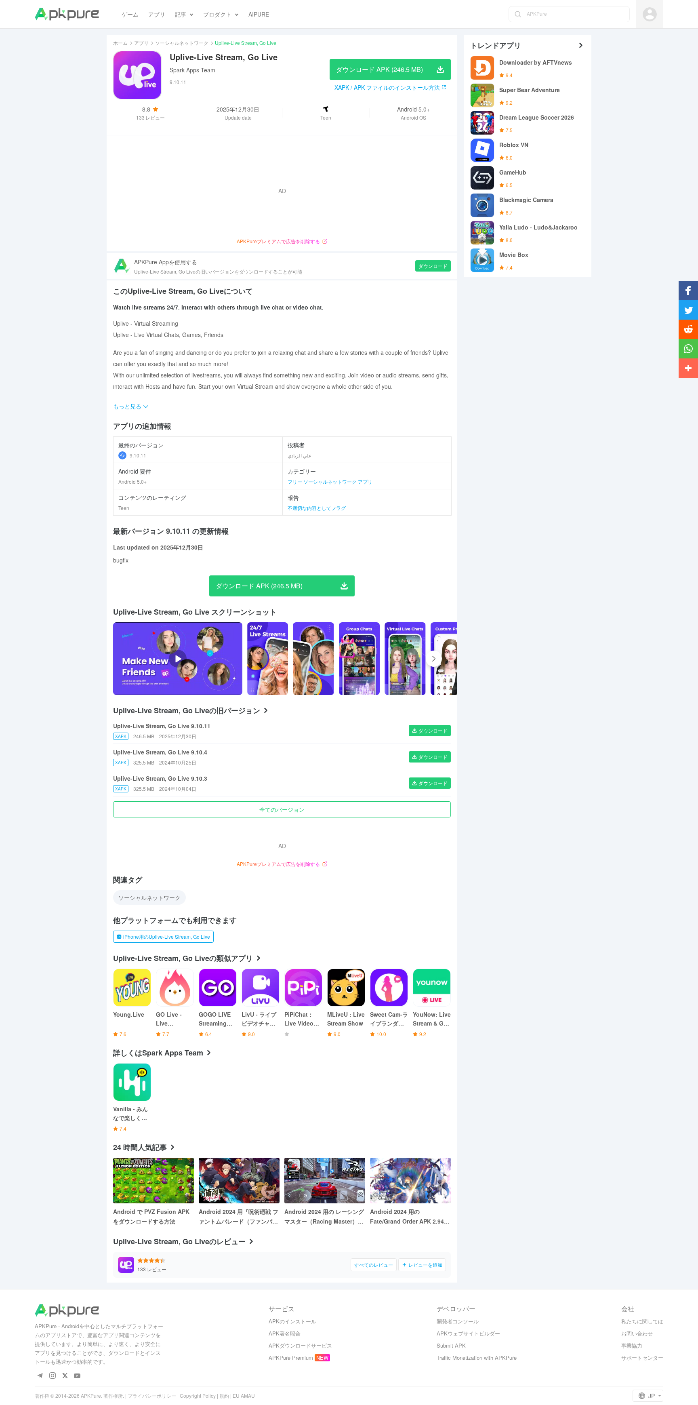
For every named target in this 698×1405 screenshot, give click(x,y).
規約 (224, 1395)
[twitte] (65, 1376)
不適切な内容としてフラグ (317, 507)
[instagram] (52, 1376)
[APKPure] (67, 14)
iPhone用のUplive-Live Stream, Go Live (166, 936)
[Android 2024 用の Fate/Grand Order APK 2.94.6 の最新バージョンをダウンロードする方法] (410, 1180)
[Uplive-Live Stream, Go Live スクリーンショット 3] (405, 658)
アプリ (141, 42)
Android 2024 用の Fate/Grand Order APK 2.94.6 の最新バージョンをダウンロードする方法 (409, 1216)
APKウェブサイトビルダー (468, 1333)
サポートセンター (642, 1357)
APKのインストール (292, 1321)
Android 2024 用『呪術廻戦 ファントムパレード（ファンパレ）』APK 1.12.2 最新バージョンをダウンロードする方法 (238, 1216)
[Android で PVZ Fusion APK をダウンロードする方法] (153, 1180)
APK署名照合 (285, 1333)
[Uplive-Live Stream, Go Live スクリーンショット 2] (359, 658)
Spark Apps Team (192, 70)
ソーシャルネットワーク (181, 42)
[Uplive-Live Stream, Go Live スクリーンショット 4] (451, 658)
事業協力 (631, 1345)
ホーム (120, 42)
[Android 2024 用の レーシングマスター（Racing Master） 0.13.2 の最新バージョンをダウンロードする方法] (324, 1180)
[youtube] (77, 1376)
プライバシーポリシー (152, 1395)
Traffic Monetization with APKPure (477, 1357)
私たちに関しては (642, 1321)
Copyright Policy (198, 1395)
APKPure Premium (291, 1357)
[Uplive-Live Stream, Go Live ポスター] (267, 658)
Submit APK (451, 1345)
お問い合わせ (637, 1333)
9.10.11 (138, 455)
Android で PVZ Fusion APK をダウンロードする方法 (151, 1216)
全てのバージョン (282, 809)
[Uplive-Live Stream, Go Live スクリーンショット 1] (313, 658)
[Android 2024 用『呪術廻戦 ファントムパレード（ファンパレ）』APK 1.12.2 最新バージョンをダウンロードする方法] (239, 1180)
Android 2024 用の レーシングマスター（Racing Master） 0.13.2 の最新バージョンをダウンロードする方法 (324, 1216)
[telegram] (40, 1376)
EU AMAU (244, 1395)
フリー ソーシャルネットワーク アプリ (330, 481)
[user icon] (650, 14)
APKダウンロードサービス (300, 1345)
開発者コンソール (458, 1321)
